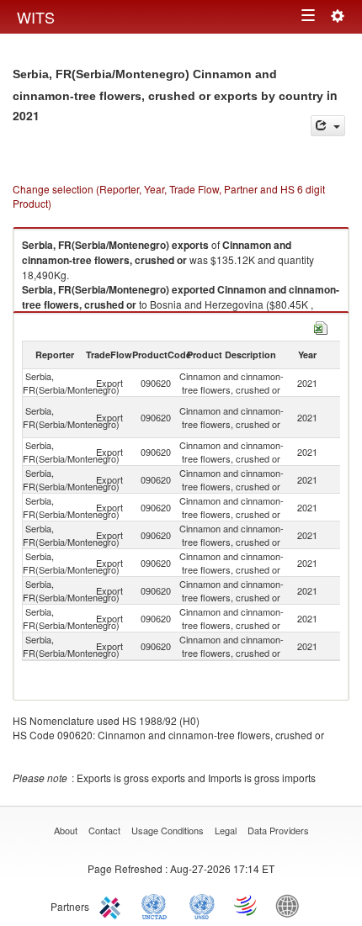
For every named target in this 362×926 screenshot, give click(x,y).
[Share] (328, 125)
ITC (113, 905)
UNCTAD (157, 905)
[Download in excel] (320, 326)
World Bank (291, 905)
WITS (36, 17)
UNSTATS (202, 905)
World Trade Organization (247, 905)
